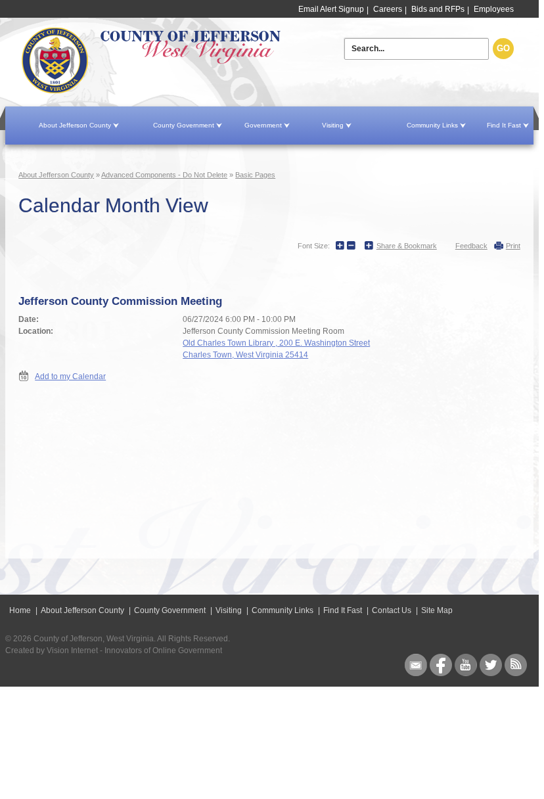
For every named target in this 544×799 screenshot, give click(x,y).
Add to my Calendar (70, 376)
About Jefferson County (75, 125)
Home (185, 61)
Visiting (333, 125)
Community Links (432, 125)
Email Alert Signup (331, 9)
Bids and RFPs (438, 9)
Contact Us (391, 610)
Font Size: (314, 246)
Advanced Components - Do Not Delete (164, 175)
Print (513, 246)
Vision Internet (72, 650)
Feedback (471, 246)
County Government (183, 125)
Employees (494, 9)
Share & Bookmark (406, 246)
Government (263, 125)
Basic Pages (255, 175)
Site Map (437, 610)
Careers (387, 9)
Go (503, 48)
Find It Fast (504, 125)
